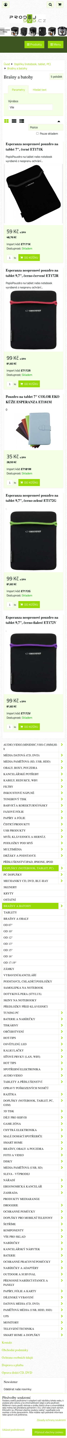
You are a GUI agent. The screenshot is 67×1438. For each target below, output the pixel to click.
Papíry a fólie (14, 818)
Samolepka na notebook (23, 987)
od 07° (8, 925)
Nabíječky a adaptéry (21, 1268)
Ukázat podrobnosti (13, 1429)
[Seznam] (14, 122)
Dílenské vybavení (18, 1297)
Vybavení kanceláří (20, 975)
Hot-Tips (9, 1038)
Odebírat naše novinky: (18, 1389)
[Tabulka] (21, 122)
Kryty (9, 893)
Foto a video (13, 1155)
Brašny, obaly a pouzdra (23, 1149)
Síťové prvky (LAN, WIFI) (21, 1056)
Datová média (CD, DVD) (21, 1303)
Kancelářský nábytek (21, 1249)
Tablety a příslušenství (22, 1082)
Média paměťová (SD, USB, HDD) (26, 761)
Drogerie (10, 1205)
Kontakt (7, 1342)
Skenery (10, 887)
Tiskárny (10, 1025)
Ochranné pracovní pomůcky (27, 1261)
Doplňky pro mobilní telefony (28, 1218)
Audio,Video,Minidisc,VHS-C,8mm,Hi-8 (30, 747)
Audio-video (13, 1075)
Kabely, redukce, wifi (20, 780)
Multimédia (12, 849)
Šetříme (9, 1224)
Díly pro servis (15, 1117)
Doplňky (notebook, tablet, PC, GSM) (28, 1103)
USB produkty (14, 830)
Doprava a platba (12, 1365)
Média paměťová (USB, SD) (23, 1167)
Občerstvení (13, 1031)
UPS (6, 1316)
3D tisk (8, 1111)
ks (14, 257)
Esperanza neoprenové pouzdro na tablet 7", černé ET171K (32, 146)
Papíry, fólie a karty (19, 1291)
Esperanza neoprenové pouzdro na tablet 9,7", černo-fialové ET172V (32, 620)
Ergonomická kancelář (22, 1186)
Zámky (9, 969)
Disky (7, 1161)
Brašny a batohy (17, 906)
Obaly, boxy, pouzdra (20, 768)
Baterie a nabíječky (19, 1019)
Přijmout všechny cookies (49, 1432)
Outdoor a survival (19, 1274)
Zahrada (10, 1192)
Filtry (8, 786)
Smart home (13, 1142)
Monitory (11, 1322)
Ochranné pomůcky (19, 1211)
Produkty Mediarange (21, 1199)
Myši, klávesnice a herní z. (24, 837)
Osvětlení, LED (15, 1044)
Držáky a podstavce (19, 855)
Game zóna (12, 1123)
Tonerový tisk (14, 799)
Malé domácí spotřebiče (22, 1136)
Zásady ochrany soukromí (51, 1420)
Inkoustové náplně (18, 793)
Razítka (9, 1094)
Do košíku (30, 257)
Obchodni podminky (15, 1350)
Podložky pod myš (18, 843)
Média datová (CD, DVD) (21, 755)
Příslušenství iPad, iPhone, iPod (28, 862)
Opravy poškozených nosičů (26, 1088)
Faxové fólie (13, 811)
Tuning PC (11, 1013)
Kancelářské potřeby (21, 774)
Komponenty (13, 1230)
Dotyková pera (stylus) (22, 994)
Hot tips (9, 1063)
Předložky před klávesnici (26, 1006)
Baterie (9, 1255)
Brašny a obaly (16, 918)
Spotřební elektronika (22, 1069)
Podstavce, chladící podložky (28, 981)
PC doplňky (13, 874)
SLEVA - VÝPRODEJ (16, 1174)
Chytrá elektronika (20, 1130)
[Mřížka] (6, 122)
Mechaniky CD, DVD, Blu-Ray (26, 881)
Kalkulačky (13, 1050)
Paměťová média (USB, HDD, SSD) (27, 1310)
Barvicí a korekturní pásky (25, 805)
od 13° (8, 944)
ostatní (10, 899)
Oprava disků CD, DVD (17, 1372)
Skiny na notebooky (20, 1000)
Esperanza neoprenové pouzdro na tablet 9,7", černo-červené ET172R (32, 273)
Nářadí (9, 1180)
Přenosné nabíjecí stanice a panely (25, 1283)
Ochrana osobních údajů (17, 1357)
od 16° (8, 956)
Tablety (10, 912)
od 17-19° (10, 962)
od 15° (8, 950)
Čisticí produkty (16, 824)
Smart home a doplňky (21, 1335)
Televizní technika (18, 1328)
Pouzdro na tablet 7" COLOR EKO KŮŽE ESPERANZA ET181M (32, 399)
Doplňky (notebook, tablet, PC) (28, 868)
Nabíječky (11, 1243)
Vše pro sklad (14, 1236)
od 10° (8, 931)
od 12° (8, 937)
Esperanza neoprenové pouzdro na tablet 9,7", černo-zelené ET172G (32, 498)
